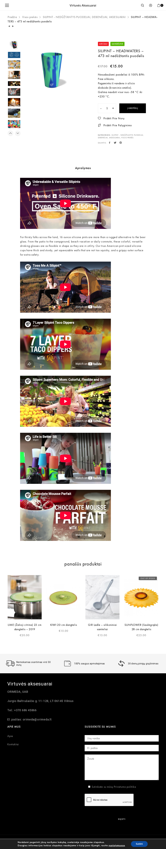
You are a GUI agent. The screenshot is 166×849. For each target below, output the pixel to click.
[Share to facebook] (109, 143)
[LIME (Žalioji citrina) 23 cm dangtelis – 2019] (25, 597)
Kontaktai (13, 744)
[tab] (83, 168)
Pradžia (12, 17)
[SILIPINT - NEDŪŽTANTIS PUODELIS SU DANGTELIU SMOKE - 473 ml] (13, 26)
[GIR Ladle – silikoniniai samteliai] (102, 597)
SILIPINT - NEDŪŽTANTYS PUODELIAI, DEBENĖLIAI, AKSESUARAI (84, 17)
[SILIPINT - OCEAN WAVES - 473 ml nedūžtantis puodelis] (9, 26)
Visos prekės (30, 17)
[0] (158, 5)
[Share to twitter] (115, 143)
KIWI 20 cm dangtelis (63, 625)
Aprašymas (83, 168)
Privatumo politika (125, 787)
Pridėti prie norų (113, 118)
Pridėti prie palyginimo (117, 125)
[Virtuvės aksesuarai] (83, 5)
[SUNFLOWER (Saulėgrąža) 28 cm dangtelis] (141, 597)
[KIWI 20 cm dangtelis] (64, 597)
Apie (10, 736)
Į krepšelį (132, 108)
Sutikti (139, 843)
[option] (52, 70)
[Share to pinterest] (120, 143)
